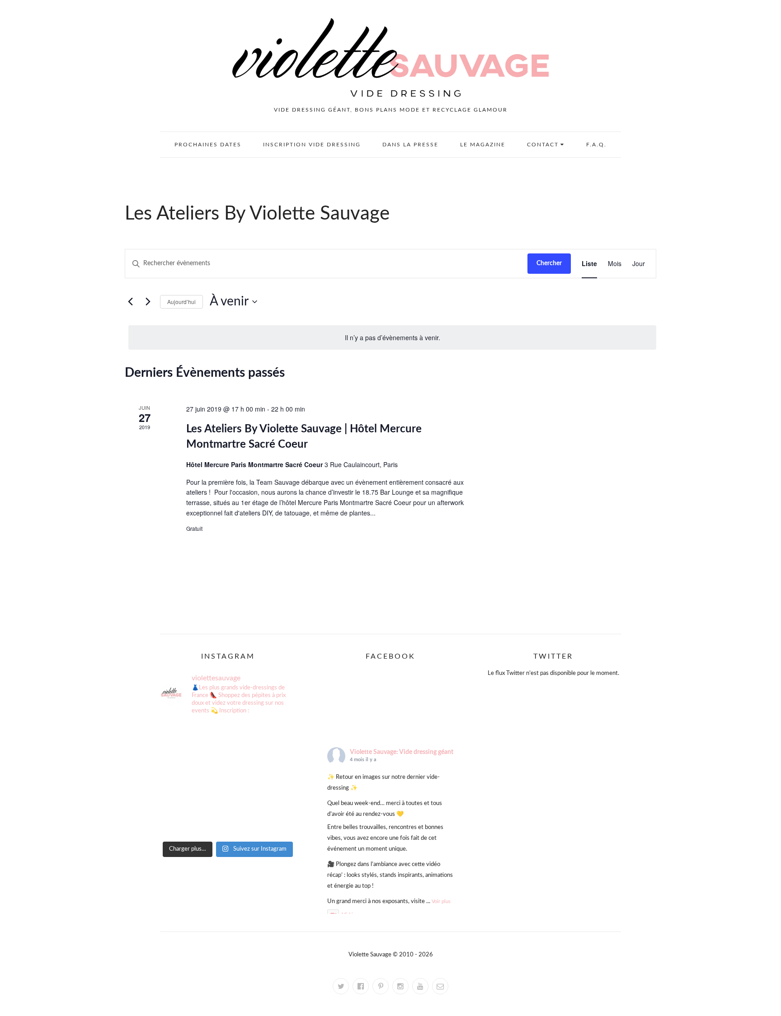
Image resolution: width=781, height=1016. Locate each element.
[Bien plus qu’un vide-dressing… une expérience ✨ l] (228, 794)
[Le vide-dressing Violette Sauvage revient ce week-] (275, 765)
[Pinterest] (380, 986)
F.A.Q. (596, 144)
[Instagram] (400, 986)
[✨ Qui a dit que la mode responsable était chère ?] (228, 822)
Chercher (549, 263)
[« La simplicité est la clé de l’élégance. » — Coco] (228, 737)
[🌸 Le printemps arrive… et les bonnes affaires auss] (275, 794)
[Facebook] (361, 986)
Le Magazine (482, 144)
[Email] (440, 986)
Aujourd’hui (181, 301)
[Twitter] (341, 986)
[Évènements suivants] (147, 301)
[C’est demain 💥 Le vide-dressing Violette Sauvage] (181, 765)
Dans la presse (410, 144)
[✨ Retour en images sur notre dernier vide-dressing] (181, 737)
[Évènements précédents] (130, 301)
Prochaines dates (207, 144)
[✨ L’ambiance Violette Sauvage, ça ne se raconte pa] (181, 822)
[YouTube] (420, 986)
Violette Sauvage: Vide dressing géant (401, 752)
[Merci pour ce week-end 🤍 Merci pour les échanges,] (275, 737)
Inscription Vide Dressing (312, 144)
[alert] (392, 337)
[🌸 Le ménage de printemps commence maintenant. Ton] (181, 794)
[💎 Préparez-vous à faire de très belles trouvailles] (228, 765)
